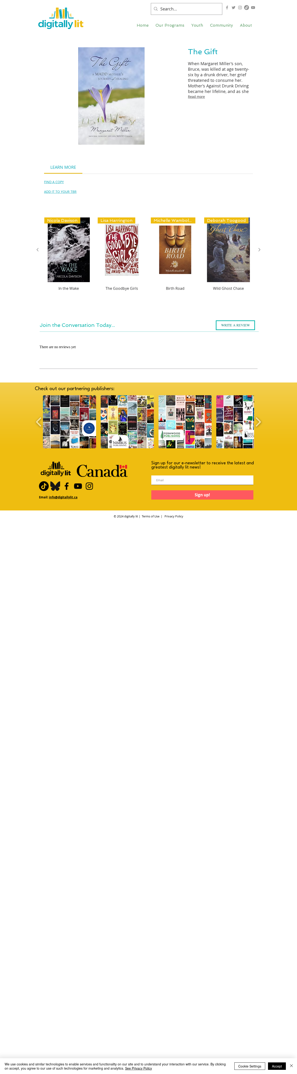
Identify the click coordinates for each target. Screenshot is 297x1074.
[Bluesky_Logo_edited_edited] (55, 486)
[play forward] (258, 422)
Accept (277, 1066)
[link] (63, 167)
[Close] (291, 1066)
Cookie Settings (249, 1066)
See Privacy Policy (138, 1068)
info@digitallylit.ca (63, 497)
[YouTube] (253, 7)
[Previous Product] (37, 249)
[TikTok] (246, 7)
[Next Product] (259, 249)
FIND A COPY (54, 182)
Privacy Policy (173, 516)
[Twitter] (233, 7)
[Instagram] (240, 7)
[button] (170, 25)
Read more (196, 96)
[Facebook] (227, 7)
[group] (148, 262)
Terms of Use (150, 516)
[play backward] (39, 422)
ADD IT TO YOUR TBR (60, 191)
